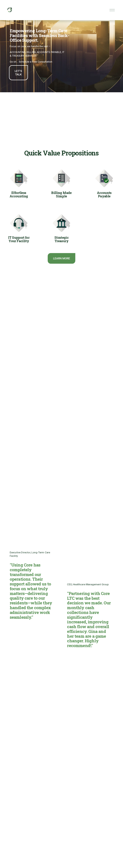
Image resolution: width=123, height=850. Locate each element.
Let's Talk (18, 72)
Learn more (61, 258)
